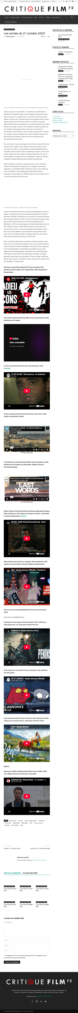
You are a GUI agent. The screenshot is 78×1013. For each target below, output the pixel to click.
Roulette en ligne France (60, 122)
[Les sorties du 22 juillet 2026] (43, 898)
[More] (23, 41)
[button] (72, 17)
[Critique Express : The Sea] (55, 87)
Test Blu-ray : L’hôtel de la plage (40, 848)
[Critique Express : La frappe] (55, 93)
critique (7, 368)
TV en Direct (56, 116)
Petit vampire (15, 825)
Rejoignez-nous (46, 1)
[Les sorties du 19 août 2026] (27, 882)
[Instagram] (66, 1)
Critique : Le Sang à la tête (12, 848)
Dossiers (61, 81)
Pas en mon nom (38, 823)
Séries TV (41, 17)
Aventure (61, 54)
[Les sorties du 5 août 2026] (11, 898)
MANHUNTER (16, 823)
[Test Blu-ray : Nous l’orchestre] (55, 102)
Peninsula (7, 825)
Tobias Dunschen (10, 36)
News (35, 17)
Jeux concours (56, 17)
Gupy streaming (58, 118)
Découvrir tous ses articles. (39, 860)
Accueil (7, 17)
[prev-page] (5, 910)
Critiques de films (15, 17)
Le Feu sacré (8, 823)
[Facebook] (63, 1)
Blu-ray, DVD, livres (27, 17)
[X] (69, 1)
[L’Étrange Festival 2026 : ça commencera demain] (55, 69)
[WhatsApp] (19, 41)
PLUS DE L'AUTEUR (30, 873)
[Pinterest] (14, 41)
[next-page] (8, 910)
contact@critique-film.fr (44, 996)
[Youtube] (72, 1)
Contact (53, 1)
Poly (21, 825)
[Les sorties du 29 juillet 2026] (27, 898)
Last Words (41, 820)
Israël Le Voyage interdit (31, 820)
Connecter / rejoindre (24, 1)
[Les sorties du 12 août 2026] (43, 882)
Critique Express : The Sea (66, 84)
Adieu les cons (12, 820)
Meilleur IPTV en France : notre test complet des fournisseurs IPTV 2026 (65, 76)
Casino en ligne (57, 120)
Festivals (48, 17)
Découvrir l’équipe (35, 1)
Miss (31, 823)
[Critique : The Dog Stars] (55, 54)
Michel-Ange (25, 823)
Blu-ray (60, 104)
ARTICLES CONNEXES (12, 873)
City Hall (20, 820)
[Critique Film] (39, 9)
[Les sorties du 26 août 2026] (11, 882)
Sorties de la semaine (11, 22)
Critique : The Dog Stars (65, 52)
